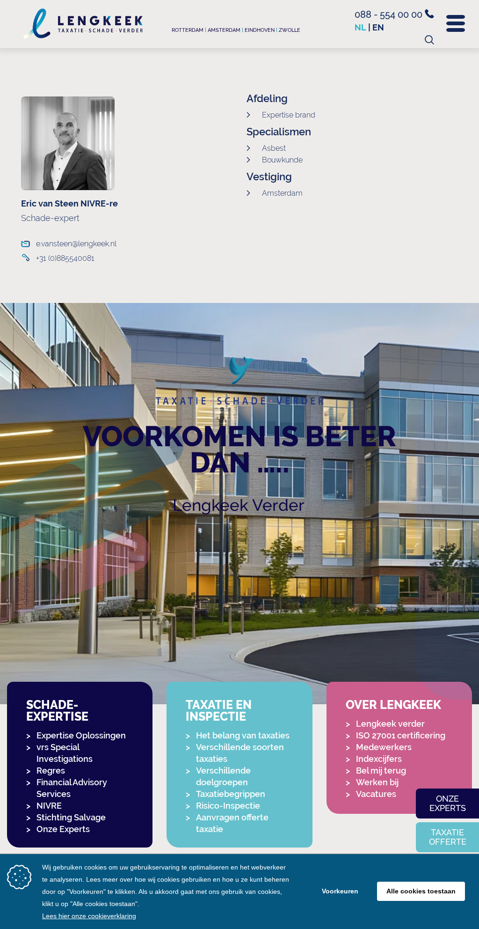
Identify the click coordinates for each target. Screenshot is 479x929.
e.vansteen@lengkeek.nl (76, 243)
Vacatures (376, 794)
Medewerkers (384, 747)
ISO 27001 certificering (400, 735)
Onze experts (447, 803)
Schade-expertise (57, 711)
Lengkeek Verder (239, 505)
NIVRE (49, 806)
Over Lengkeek (393, 705)
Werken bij (377, 782)
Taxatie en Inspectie (219, 711)
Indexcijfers (379, 759)
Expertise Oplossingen (81, 735)
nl (360, 27)
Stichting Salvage (71, 817)
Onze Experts (63, 829)
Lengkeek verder (390, 724)
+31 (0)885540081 (65, 258)
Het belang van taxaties (243, 735)
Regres (50, 770)
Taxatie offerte (447, 837)
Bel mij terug (381, 770)
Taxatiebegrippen (230, 794)
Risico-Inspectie (228, 806)
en (378, 27)
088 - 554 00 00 (390, 14)
